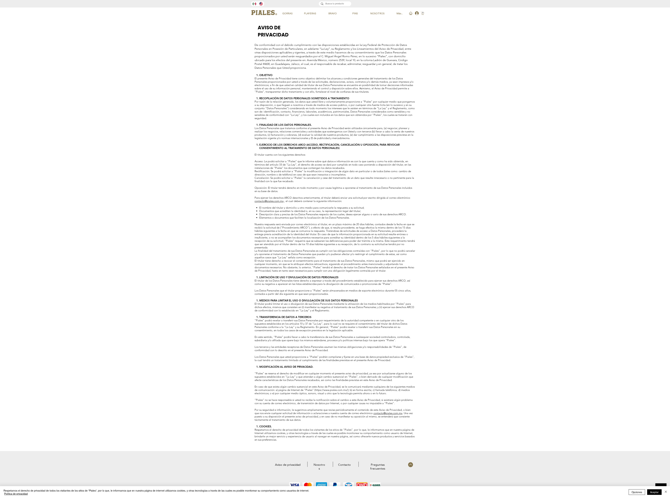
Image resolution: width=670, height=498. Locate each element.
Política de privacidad (16, 493)
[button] (423, 13)
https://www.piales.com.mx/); (332, 390)
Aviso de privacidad (287, 464)
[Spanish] (254, 3)
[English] (261, 3)
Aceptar (654, 492)
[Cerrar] (666, 492)
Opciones (637, 492)
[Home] (411, 13)
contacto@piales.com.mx (269, 201)
